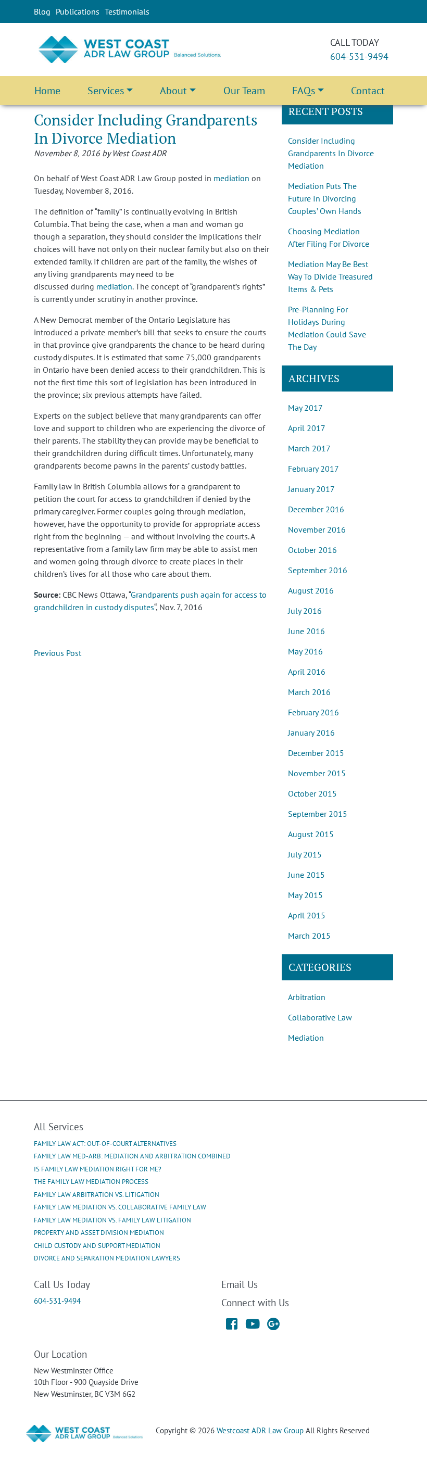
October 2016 (312, 550)
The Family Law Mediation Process (91, 1181)
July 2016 (305, 610)
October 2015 (312, 793)
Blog (42, 11)
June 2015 (306, 874)
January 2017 (311, 489)
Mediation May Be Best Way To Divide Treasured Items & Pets (330, 276)
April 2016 (306, 671)
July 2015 (305, 854)
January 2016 (311, 732)
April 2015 (306, 915)
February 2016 (313, 712)
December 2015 (316, 753)
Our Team (244, 90)
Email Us (239, 1284)
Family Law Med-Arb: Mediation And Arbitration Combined (132, 1156)
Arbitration (306, 997)
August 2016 (311, 590)
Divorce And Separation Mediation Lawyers (107, 1258)
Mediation (306, 1037)
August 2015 (311, 834)
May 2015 (305, 895)
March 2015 (309, 935)
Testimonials (127, 11)
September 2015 (317, 814)
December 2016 (316, 509)
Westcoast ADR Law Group (260, 1430)
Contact (368, 90)
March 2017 (309, 448)
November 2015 (317, 773)
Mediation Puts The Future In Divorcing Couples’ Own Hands (324, 198)
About (173, 90)
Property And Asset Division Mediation (99, 1232)
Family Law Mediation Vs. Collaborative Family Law (120, 1207)
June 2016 (306, 631)
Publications (77, 11)
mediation (231, 178)
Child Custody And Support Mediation (97, 1245)
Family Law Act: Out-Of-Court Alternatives (105, 1143)
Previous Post (57, 653)
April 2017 (306, 428)
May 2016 (305, 651)
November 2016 (317, 529)
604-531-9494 (359, 56)
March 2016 (309, 692)
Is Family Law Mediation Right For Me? (97, 1169)
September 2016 (317, 570)
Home (47, 90)
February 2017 (313, 468)
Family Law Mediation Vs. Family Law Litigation (112, 1220)
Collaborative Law (320, 1017)
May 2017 (305, 407)
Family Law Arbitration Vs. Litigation (96, 1194)
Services (105, 90)
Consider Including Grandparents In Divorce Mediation (331, 153)
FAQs (303, 90)
